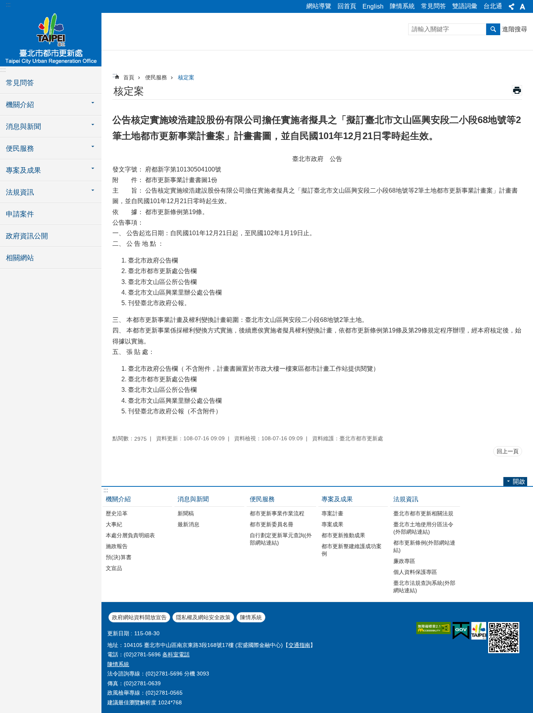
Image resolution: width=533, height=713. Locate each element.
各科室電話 (176, 654)
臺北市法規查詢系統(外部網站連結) (424, 586)
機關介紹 (118, 499)
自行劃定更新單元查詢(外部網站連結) (281, 539)
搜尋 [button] (493, 29)
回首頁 (347, 6)
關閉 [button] (511, 6)
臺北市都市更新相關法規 (423, 513)
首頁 (128, 77)
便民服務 (156, 77)
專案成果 (332, 524)
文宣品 (114, 568)
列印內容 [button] (517, 90)
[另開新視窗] (433, 628)
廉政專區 (404, 561)
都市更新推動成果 (343, 535)
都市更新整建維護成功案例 (352, 550)
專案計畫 (332, 513)
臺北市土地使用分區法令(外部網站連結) (423, 528)
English (373, 6)
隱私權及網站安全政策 (203, 617)
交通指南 (299, 645)
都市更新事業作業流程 (277, 513)
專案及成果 (337, 499)
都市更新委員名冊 (271, 524)
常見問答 (433, 6)
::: (8, 4)
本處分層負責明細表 (130, 535)
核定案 (186, 77)
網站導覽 (318, 6)
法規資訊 (405, 499)
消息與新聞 (193, 499)
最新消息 (188, 524)
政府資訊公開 (27, 236)
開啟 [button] (519, 481)
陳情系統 (402, 6)
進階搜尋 (514, 29)
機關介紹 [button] (20, 105)
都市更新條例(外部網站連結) (424, 546)
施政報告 (117, 546)
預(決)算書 (118, 557)
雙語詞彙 (464, 6)
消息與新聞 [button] (23, 126)
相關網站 (20, 258)
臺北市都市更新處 (50, 39)
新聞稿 (186, 513)
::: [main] (114, 75)
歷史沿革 (117, 513)
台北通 (492, 6)
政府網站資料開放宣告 (139, 617)
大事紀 (114, 524)
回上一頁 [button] (508, 451)
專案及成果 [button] (23, 170)
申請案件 (20, 214)
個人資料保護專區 (415, 572)
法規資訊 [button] (20, 192)
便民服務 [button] (20, 148)
